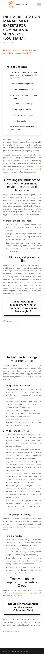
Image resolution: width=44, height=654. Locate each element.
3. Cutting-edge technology (22, 115)
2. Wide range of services (21, 109)
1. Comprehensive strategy (22, 104)
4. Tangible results (19, 121)
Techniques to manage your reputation (23, 96)
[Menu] (38, 4)
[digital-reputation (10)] (22, 55)
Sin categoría (8, 42)
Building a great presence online (22, 89)
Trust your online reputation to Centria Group (23, 128)
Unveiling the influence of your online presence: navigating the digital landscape (23, 75)
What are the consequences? (23, 83)
